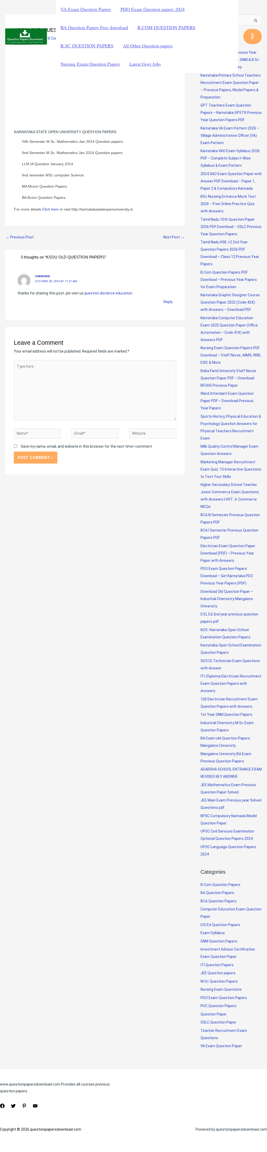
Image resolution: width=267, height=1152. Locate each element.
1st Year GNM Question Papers (226, 714)
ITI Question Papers (217, 965)
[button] (252, 36)
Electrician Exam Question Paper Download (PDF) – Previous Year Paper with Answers (228, 553)
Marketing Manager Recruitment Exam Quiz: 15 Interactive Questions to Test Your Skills (231, 469)
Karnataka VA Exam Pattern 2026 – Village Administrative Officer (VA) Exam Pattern (230, 135)
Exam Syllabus (213, 933)
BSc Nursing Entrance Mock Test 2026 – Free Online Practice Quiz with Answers (228, 203)
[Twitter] (13, 1106)
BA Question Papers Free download (94, 27)
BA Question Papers (217, 893)
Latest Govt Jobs (145, 64)
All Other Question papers (148, 45)
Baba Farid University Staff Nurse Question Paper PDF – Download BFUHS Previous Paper (228, 378)
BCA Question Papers (218, 901)
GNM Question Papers (219, 941)
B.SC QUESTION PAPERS (86, 45)
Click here (50, 209)
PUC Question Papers (218, 1006)
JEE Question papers (218, 973)
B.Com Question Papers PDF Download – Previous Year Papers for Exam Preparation (229, 279)
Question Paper (214, 1014)
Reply (168, 302)
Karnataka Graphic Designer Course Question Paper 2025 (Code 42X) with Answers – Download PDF (230, 302)
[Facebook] (2, 1106)
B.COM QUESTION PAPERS (166, 27)
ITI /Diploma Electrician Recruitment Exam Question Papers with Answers (231, 683)
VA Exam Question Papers (85, 9)
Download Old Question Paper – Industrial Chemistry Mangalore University (227, 598)
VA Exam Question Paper (221, 1046)
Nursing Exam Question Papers (90, 64)
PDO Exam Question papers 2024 (152, 9)
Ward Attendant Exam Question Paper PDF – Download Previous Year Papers (227, 400)
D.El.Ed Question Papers (220, 925)
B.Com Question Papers (220, 885)
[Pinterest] (24, 1106)
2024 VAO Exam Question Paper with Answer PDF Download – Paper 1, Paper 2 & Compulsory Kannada (231, 181)
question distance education (108, 293)
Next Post (173, 237)
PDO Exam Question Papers (224, 998)
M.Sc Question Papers (219, 981)
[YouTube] (35, 1106)
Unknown (42, 276)
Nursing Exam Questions (221, 989)
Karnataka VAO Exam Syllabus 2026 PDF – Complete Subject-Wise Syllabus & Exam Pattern (230, 158)
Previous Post (20, 237)
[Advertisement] (95, 89)
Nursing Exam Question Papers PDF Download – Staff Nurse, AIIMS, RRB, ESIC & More (231, 355)
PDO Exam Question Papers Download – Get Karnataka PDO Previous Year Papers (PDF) (227, 575)
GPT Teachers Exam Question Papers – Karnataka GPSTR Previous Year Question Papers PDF (231, 112)
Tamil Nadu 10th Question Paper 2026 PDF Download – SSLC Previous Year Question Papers (231, 226)
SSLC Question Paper (218, 1022)
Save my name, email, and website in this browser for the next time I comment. (87, 446)
